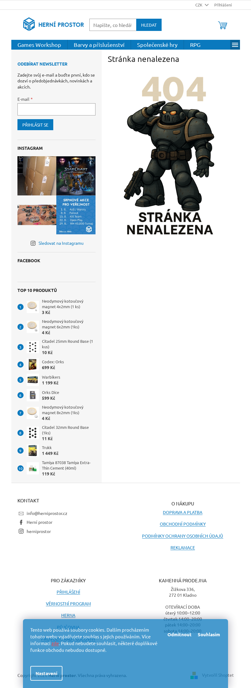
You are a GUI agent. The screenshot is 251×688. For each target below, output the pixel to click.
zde (55, 643)
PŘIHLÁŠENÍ (68, 592)
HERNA (68, 615)
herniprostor (39, 531)
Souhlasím (209, 634)
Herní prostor (39, 522)
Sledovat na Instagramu (61, 243)
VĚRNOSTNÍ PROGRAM (68, 603)
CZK (199, 4)
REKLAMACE (182, 547)
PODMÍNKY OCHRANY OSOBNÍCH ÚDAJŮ (182, 536)
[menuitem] (39, 45)
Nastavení (46, 673)
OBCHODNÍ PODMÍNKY (183, 524)
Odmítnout (179, 634)
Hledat (149, 25)
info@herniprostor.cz (47, 513)
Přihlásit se (35, 124)
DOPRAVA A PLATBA (182, 512)
